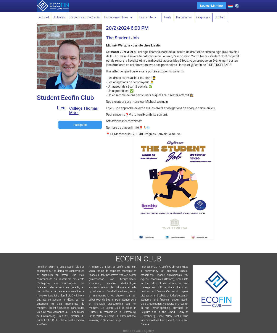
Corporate (203, 17)
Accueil (44, 17)
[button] (119, 17)
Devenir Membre (211, 6)
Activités (59, 17)
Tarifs (168, 17)
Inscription (80, 124)
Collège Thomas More (83, 110)
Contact (220, 17)
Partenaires (184, 17)
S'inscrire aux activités (84, 17)
